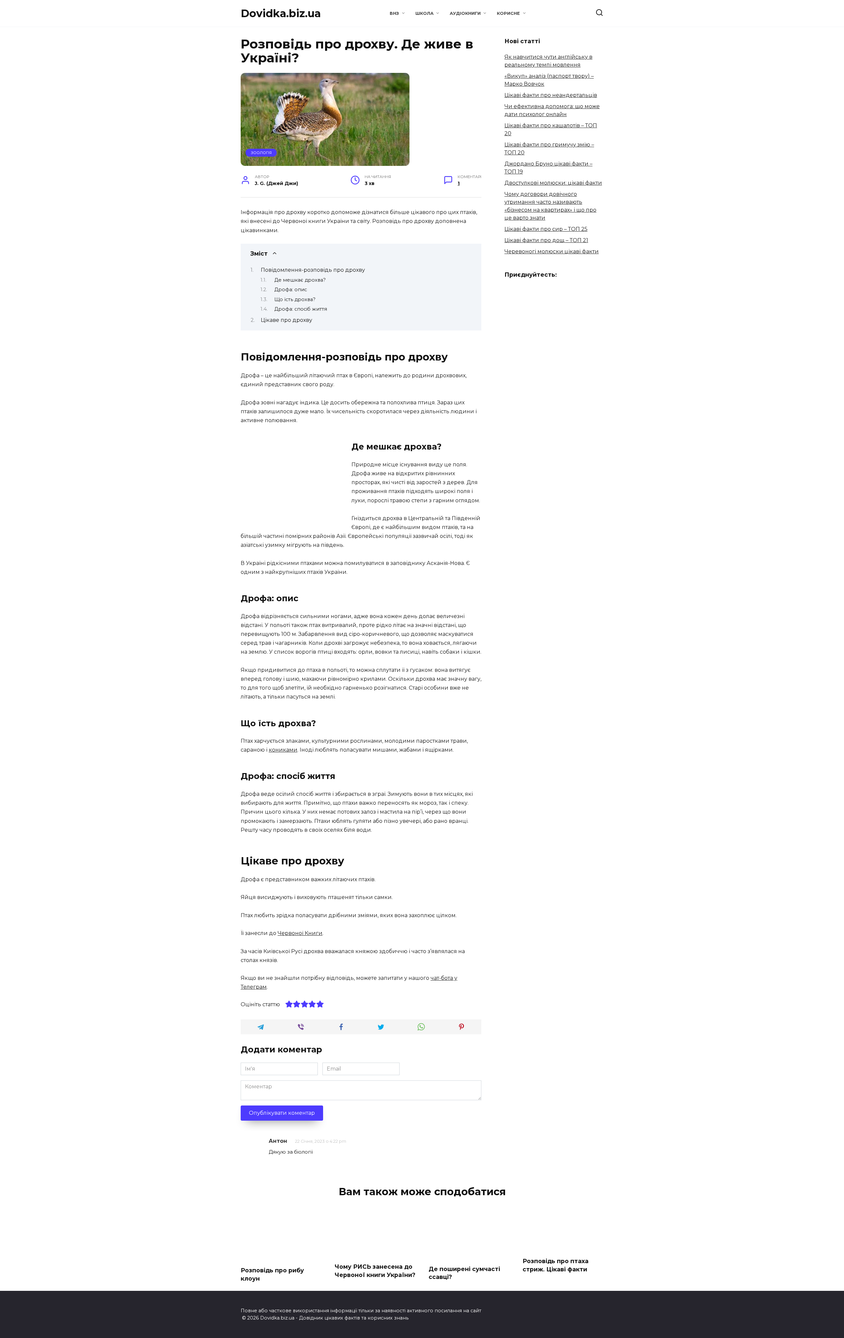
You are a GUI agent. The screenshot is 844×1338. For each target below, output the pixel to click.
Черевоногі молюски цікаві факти (551, 251)
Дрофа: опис (290, 290)
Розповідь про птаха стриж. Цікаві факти (555, 1265)
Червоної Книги (300, 933)
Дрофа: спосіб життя (300, 309)
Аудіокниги (465, 13)
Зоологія (261, 152)
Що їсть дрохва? (295, 299)
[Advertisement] (296, 480)
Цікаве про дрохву (286, 320)
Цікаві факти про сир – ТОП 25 (546, 229)
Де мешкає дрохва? (300, 280)
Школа (424, 13)
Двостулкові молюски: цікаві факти (553, 183)
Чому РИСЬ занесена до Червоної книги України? (375, 1270)
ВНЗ (394, 13)
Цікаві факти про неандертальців (550, 95)
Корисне (508, 13)
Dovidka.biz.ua (281, 13)
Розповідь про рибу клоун (272, 1274)
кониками (283, 750)
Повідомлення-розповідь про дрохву (313, 270)
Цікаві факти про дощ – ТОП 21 (546, 240)
